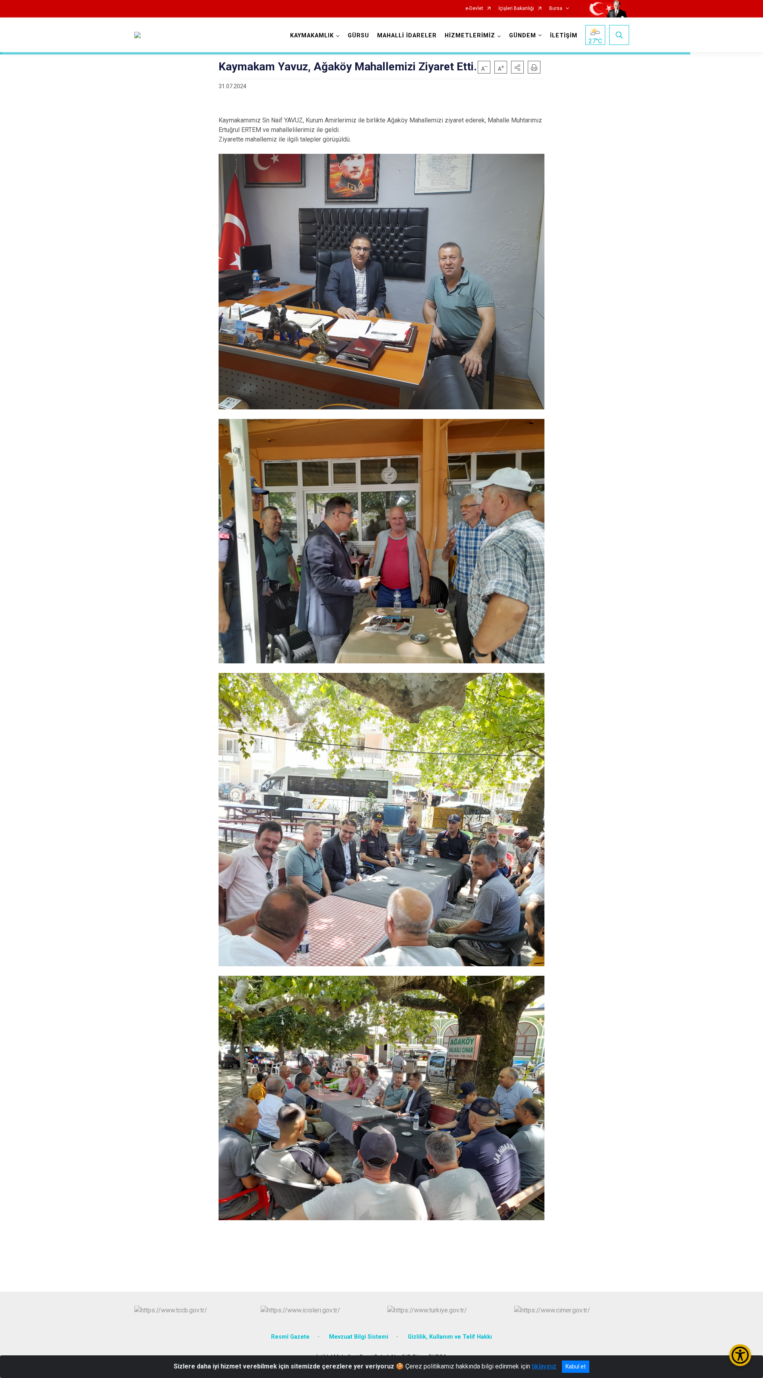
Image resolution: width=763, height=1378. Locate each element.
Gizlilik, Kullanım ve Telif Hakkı (450, 1336)
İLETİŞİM (563, 35)
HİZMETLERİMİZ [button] (470, 35)
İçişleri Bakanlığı (516, 8)
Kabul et (575, 1366)
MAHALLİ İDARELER (407, 35)
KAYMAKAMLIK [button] (312, 35)
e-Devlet (474, 8)
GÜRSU (358, 35)
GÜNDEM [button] (522, 35)
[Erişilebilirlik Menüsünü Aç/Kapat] (740, 1355)
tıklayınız (544, 1366)
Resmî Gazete (290, 1336)
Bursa (555, 8)
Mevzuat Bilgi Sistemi (358, 1336)
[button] (517, 67)
